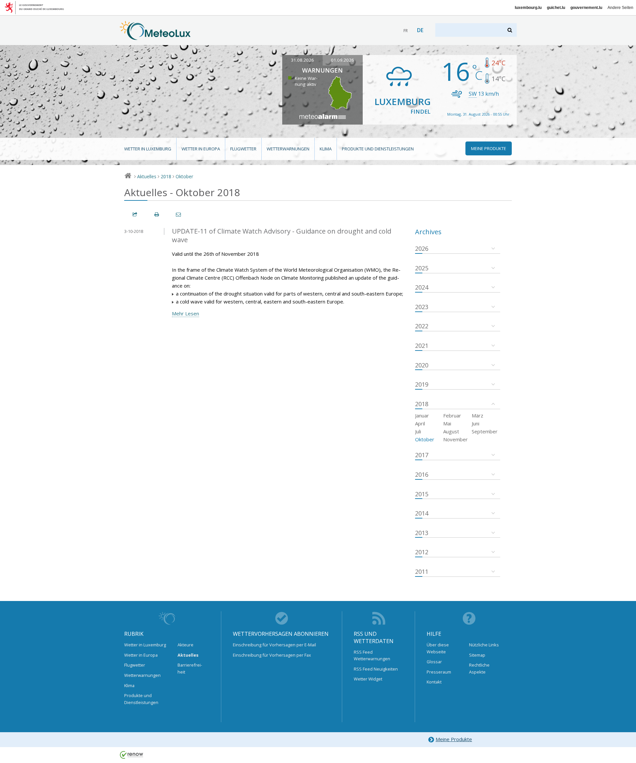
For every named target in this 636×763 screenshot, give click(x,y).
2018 (166, 176)
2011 (421, 571)
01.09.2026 (342, 60)
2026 (421, 248)
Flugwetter (243, 149)
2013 (421, 533)
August (451, 431)
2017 (421, 455)
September (485, 431)
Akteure (185, 645)
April (420, 423)
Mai (447, 423)
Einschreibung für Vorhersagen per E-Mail (274, 645)
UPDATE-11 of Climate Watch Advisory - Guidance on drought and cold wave (281, 236)
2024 (421, 287)
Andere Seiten (620, 7)
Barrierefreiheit (190, 668)
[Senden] (179, 214)
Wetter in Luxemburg (147, 149)
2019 (421, 384)
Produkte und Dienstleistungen (378, 149)
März (477, 415)
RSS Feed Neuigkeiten (376, 669)
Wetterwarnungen (288, 149)
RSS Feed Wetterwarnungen (372, 655)
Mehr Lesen (185, 313)
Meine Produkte (454, 739)
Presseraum (439, 672)
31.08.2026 (302, 60)
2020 (421, 365)
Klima (326, 149)
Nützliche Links (484, 645)
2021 (421, 346)
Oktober (184, 176)
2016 (421, 474)
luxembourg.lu (528, 7)
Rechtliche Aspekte (479, 668)
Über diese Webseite (438, 648)
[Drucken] (157, 214)
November (455, 439)
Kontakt (434, 682)
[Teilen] (135, 214)
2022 (421, 326)
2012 (421, 552)
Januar (422, 415)
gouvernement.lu (586, 7)
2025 (421, 268)
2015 (421, 494)
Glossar (434, 662)
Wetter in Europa (201, 149)
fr (405, 30)
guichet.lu (556, 7)
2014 (421, 513)
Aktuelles (146, 176)
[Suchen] (510, 30)
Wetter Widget (368, 679)
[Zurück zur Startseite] (155, 36)
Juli (418, 431)
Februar (452, 415)
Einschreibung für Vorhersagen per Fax (272, 655)
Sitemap (477, 655)
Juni (475, 423)
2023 (421, 307)
